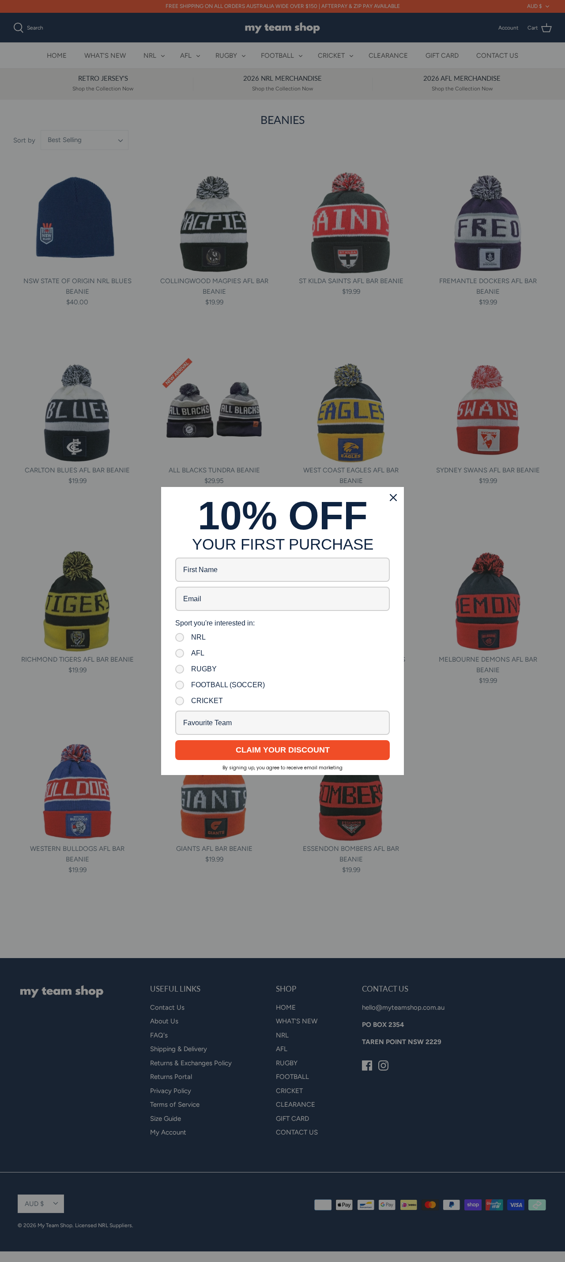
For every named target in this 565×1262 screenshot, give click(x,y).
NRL (198, 637)
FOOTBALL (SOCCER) (228, 685)
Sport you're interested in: (215, 623)
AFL (197, 653)
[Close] (393, 497)
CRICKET (207, 700)
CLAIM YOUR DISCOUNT (283, 749)
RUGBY (204, 669)
